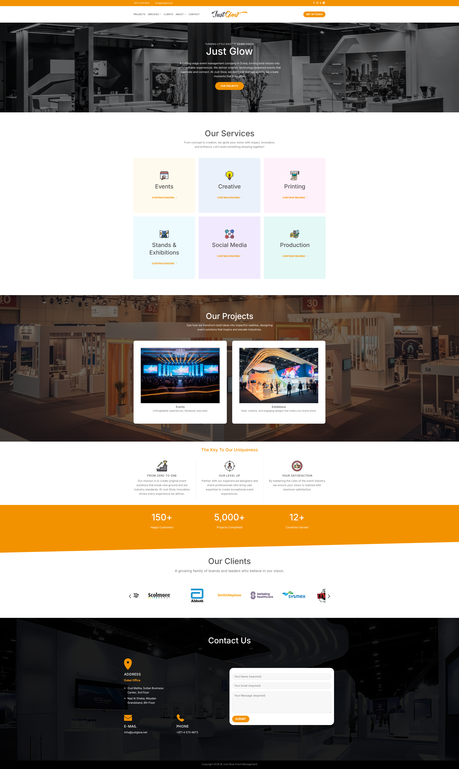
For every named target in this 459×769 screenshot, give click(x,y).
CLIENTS (168, 14)
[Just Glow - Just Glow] (229, 14)
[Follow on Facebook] (314, 3)
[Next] (328, 596)
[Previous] (130, 596)
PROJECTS (139, 14)
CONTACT (194, 14)
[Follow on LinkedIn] (324, 3)
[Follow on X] (320, 3)
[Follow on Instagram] (317, 3)
